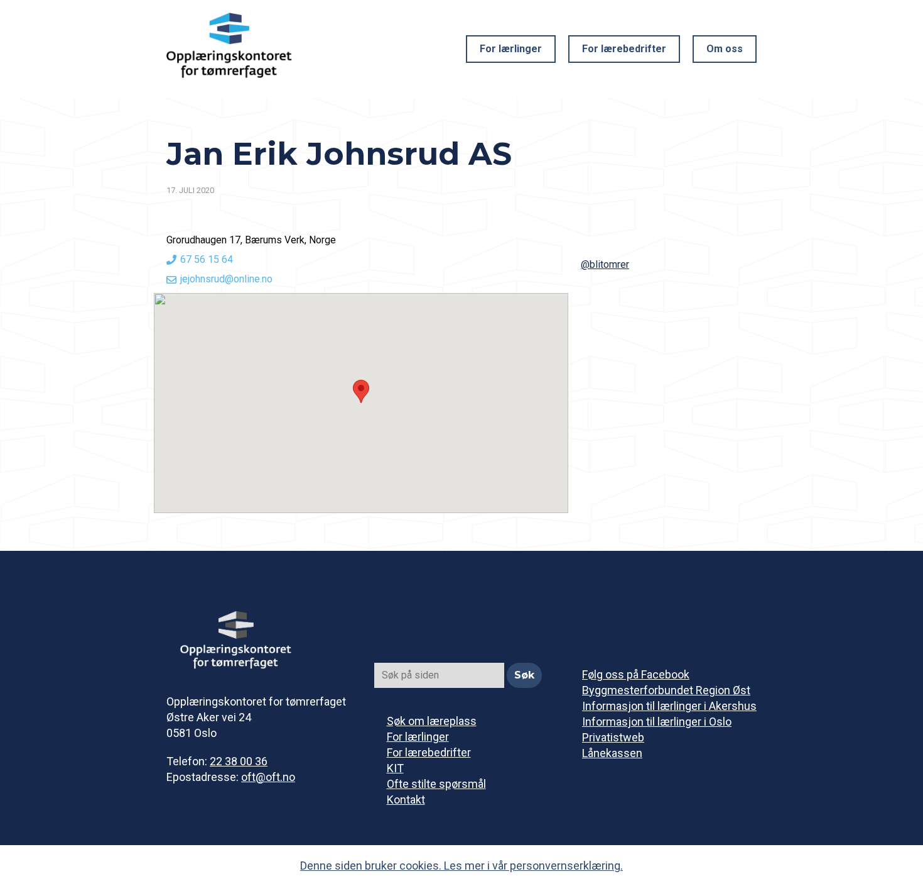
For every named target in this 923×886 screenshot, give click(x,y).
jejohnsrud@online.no (226, 279)
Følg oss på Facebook (635, 674)
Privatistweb (613, 737)
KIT (395, 768)
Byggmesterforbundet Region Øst (666, 690)
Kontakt (406, 799)
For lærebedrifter (624, 49)
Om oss (724, 49)
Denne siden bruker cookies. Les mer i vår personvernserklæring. (461, 865)
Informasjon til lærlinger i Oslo (656, 721)
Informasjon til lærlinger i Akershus (669, 705)
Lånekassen (612, 753)
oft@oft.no (268, 777)
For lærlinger (511, 49)
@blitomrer (605, 264)
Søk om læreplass (432, 721)
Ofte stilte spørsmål (436, 783)
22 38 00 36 (238, 761)
